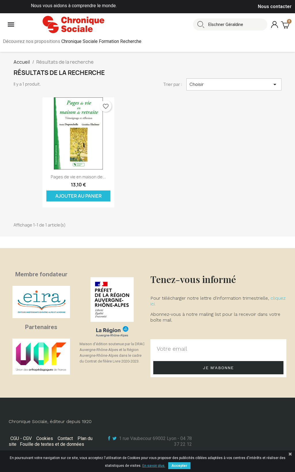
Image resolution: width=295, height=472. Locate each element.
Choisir (234, 84)
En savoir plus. (153, 466)
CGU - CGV (21, 438)
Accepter (179, 466)
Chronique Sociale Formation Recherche (101, 41)
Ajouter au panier (78, 196)
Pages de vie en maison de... (78, 177)
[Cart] (285, 24)
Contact (65, 438)
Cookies (44, 438)
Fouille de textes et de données (52, 444)
